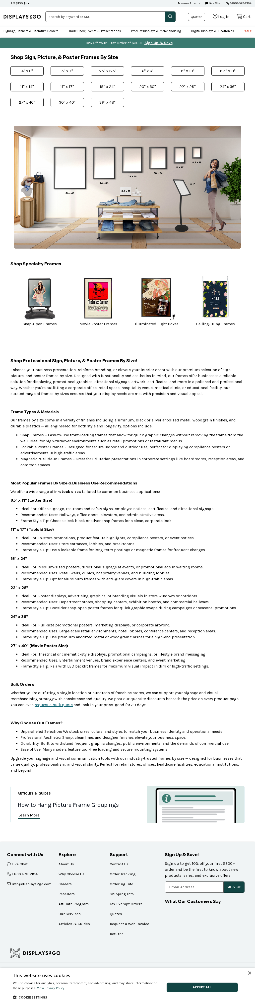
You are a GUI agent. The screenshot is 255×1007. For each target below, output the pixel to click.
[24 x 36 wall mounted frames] (103, 166)
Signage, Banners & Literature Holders (31, 31)
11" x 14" (27, 86)
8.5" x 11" (228, 70)
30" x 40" (67, 102)
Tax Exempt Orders (126, 904)
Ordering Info (121, 884)
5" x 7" (67, 70)
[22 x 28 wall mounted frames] (132, 163)
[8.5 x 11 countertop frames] (125, 192)
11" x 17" (67, 86)
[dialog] (127, 987)
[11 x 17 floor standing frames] (184, 188)
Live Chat (214, 3)
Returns (117, 934)
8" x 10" (187, 70)
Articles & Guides (74, 924)
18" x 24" (107, 86)
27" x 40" (27, 102)
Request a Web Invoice (129, 924)
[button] (86, 997)
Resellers (67, 894)
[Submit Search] (170, 16)
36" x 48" (107, 102)
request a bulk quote (54, 704)
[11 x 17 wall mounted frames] (178, 158)
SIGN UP (234, 886)
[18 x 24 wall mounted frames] (158, 161)
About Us (66, 864)
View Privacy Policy (50, 988)
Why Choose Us (71, 874)
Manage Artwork (189, 3)
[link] (22, 17)
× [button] (249, 973)
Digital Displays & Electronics (212, 31)
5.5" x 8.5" (107, 70)
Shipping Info (122, 894)
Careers (65, 884)
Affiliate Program (74, 904)
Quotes (196, 17)
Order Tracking (123, 874)
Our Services (70, 914)
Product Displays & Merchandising (156, 31)
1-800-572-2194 (240, 3)
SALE (248, 31)
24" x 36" (228, 86)
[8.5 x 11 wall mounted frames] (196, 156)
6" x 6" (147, 70)
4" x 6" (27, 70)
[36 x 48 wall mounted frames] (71, 171)
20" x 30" (147, 86)
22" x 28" (188, 86)
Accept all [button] (202, 987)
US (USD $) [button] (18, 3)
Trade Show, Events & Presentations (95, 31)
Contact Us (119, 864)
